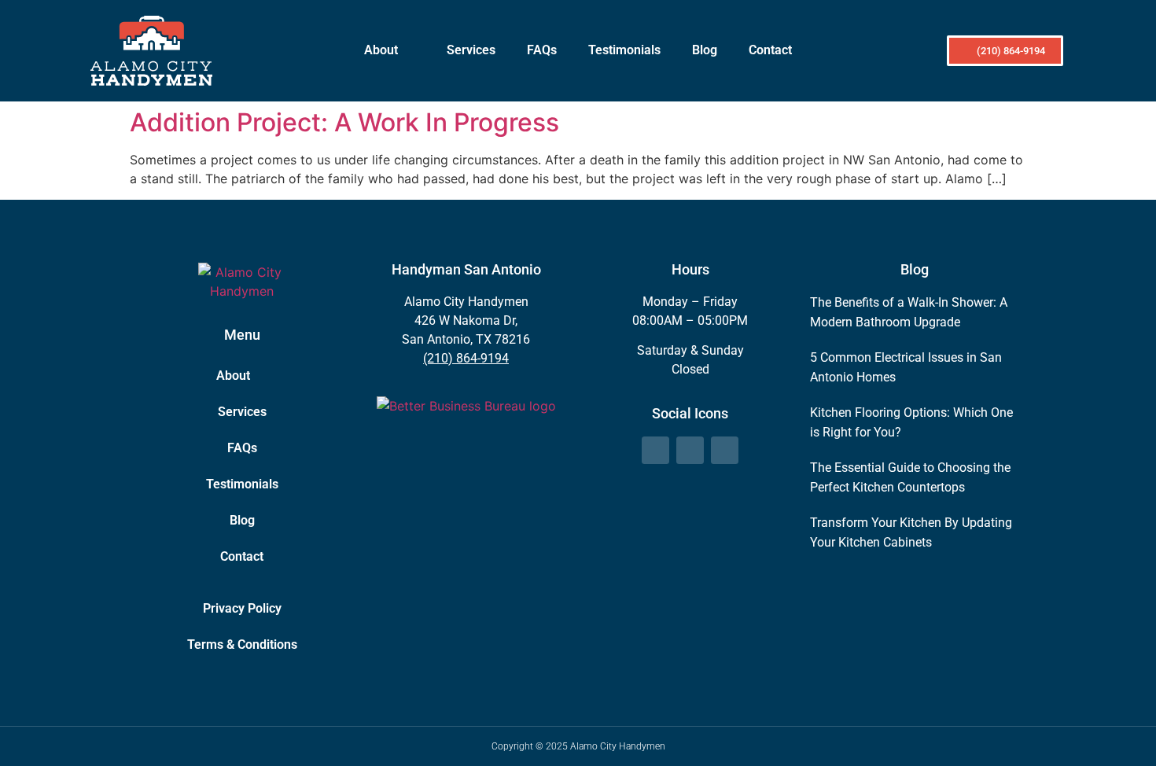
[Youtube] (724, 450)
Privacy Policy (242, 608)
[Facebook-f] (655, 450)
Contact (770, 49)
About (381, 49)
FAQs (542, 49)
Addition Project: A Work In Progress (344, 122)
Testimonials (624, 49)
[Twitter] (690, 450)
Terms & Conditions (242, 644)
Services (471, 49)
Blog (704, 49)
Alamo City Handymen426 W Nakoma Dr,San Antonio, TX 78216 (466, 320)
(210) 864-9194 (466, 358)
